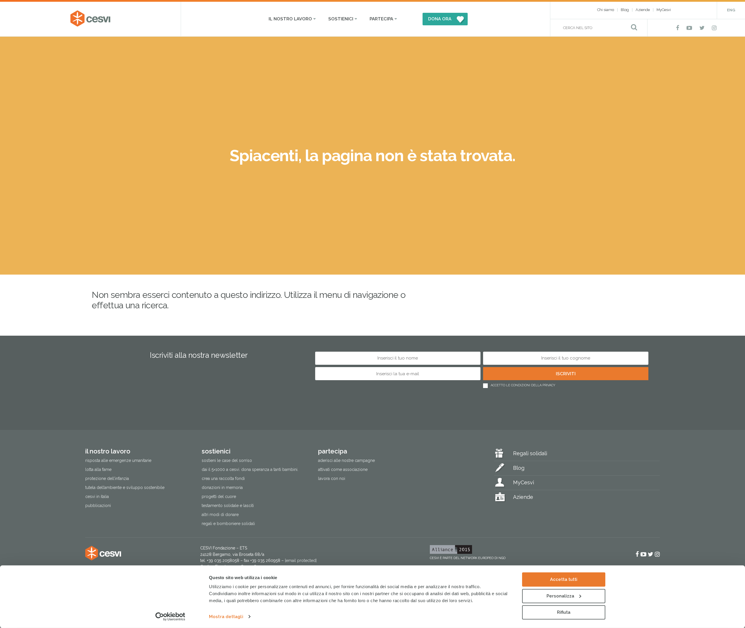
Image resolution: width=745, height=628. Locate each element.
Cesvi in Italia (97, 496)
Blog (625, 10)
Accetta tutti (563, 579)
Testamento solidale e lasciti (228, 505)
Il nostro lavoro (290, 19)
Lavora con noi (331, 478)
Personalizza (560, 595)
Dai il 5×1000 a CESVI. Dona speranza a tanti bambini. (250, 469)
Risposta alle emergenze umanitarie (118, 460)
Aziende (643, 10)
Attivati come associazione (343, 469)
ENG (731, 10)
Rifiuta (563, 612)
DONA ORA (439, 19)
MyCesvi (664, 10)
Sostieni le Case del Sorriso (227, 460)
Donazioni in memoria (222, 487)
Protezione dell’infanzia (107, 478)
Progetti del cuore (219, 496)
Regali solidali (530, 453)
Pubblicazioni (98, 505)
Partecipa (381, 19)
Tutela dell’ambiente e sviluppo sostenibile (124, 487)
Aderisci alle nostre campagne (346, 460)
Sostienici (340, 19)
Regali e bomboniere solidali (228, 523)
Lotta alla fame (98, 469)
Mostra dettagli (226, 616)
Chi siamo (605, 10)
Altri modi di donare (220, 514)
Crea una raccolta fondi (223, 478)
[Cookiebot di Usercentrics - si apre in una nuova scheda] (170, 616)
